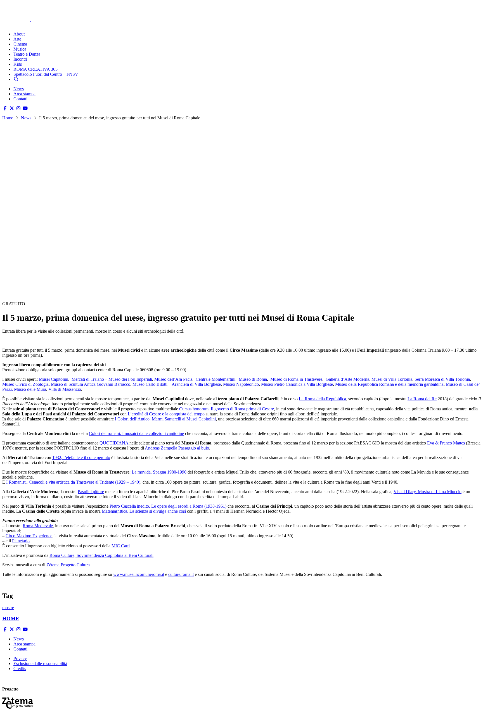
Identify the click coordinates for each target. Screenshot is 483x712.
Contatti (20, 98)
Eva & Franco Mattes (446, 443)
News (18, 88)
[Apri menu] (5, 24)
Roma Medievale (38, 525)
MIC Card (121, 545)
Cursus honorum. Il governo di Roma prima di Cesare (226, 408)
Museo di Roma (253, 379)
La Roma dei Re (422, 398)
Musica (19, 49)
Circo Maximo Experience (29, 535)
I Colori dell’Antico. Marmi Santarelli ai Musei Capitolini (165, 419)
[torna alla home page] (24, 11)
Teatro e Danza (26, 54)
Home (7, 117)
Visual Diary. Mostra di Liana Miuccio (427, 491)
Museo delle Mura (30, 389)
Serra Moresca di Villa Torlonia (442, 379)
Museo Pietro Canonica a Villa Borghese (297, 384)
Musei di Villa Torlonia (391, 379)
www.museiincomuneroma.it (138, 574)
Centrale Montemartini (215, 379)
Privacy (20, 658)
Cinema (20, 44)
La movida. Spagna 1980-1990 (159, 472)
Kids (17, 64)
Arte (17, 39)
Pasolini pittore (91, 491)
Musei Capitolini (53, 379)
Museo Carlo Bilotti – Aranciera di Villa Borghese (176, 384)
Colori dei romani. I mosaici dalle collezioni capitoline (136, 433)
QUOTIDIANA (114, 443)
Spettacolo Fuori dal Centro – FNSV (45, 74)
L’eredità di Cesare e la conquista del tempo (166, 413)
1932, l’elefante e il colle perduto (81, 457)
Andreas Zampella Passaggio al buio (177, 448)
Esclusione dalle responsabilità (40, 663)
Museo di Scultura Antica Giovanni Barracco (90, 384)
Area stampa (24, 93)
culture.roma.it (181, 574)
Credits (19, 668)
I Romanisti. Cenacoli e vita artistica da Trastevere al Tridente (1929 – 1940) (73, 482)
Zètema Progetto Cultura (68, 564)
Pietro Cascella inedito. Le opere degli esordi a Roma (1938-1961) (168, 506)
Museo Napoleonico (241, 384)
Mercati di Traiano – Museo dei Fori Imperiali (112, 379)
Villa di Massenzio (64, 389)
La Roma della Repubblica (322, 398)
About (19, 34)
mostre (8, 607)
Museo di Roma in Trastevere (296, 379)
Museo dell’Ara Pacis (173, 379)
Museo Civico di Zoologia (25, 384)
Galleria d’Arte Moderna (347, 379)
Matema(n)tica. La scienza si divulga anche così (144, 511)
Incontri (20, 59)
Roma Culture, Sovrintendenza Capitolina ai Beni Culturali (101, 555)
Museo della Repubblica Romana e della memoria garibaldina (389, 384)
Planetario (21, 540)
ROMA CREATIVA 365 (35, 69)
